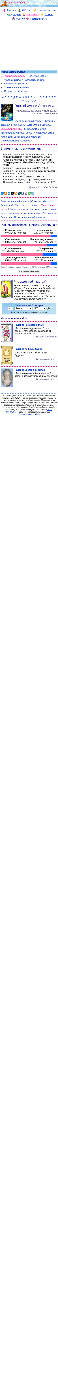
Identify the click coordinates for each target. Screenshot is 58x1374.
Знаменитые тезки (11, 128)
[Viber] (26, 193)
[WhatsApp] (29, 193)
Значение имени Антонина (29, 121)
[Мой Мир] (9, 193)
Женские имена (12, 79)
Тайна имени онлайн (14, 76)
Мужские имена (38, 76)
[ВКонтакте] (2, 193)
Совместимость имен (16, 87)
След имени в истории (39, 124)
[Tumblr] (22, 193)
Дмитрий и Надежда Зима (43, 187)
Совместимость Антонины (16, 140)
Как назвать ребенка (15, 83)
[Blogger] (15, 193)
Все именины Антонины (27, 136)
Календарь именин (35, 79)
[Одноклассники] (5, 193)
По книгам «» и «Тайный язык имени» (36, 112)
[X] (12, 193)
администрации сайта (29, 414)
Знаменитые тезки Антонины (21, 148)
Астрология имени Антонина (25, 213)
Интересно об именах (16, 91)
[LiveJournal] (19, 193)
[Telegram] (32, 193)
